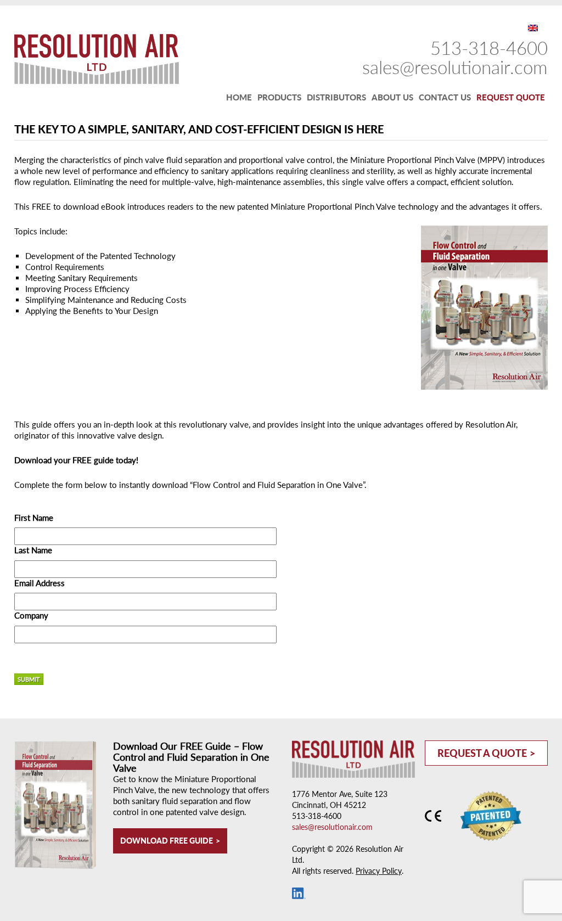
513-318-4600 (489, 48)
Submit (29, 679)
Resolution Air (90, 59)
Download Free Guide (166, 840)
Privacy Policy (379, 870)
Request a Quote (482, 753)
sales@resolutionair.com (455, 67)
